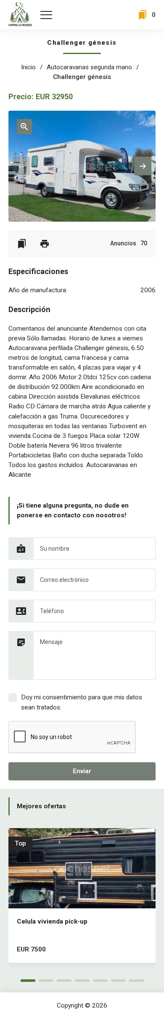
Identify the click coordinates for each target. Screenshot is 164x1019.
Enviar (82, 771)
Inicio (28, 67)
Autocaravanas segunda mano (89, 67)
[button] (142, 166)
